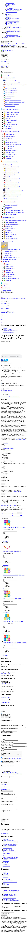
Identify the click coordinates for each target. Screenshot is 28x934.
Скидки (8, 5)
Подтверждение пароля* (7, 742)
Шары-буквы (9, 152)
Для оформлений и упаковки (13, 100)
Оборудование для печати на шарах (14, 102)
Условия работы (10, 3)
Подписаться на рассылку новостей (11, 761)
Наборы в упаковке (11, 120)
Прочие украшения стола (12, 224)
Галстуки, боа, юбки (11, 170)
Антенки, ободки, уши (12, 166)
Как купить (9, 6)
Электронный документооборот (14, 9)
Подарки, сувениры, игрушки (11, 257)
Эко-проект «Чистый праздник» (11, 900)
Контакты (5, 37)
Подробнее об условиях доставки (9, 513)
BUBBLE (8, 138)
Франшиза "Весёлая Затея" (12, 21)
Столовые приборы (10, 234)
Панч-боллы (8, 122)
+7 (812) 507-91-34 (5, 673)
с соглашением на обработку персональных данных (11, 759)
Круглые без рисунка (11, 116)
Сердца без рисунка (11, 124)
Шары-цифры (10, 134)
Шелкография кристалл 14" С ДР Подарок (13, 575)
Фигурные (8, 126)
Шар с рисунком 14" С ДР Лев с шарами (13, 621)
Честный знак (9, 8)
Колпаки (8, 180)
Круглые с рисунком (11, 114)
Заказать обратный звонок (7, 790)
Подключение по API (11, 12)
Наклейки (7, 208)
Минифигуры (9, 146)
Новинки (6, 75)
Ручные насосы (9, 96)
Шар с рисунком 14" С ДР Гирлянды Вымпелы (14, 642)
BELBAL (5, 443)
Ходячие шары (10, 136)
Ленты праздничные (11, 184)
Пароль (2, 711)
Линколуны (9, 128)
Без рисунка (9, 156)
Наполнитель (9, 276)
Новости (8, 14)
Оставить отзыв (4, 819)
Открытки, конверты (14, 249)
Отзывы (8, 19)
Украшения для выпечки (11, 238)
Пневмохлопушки (8, 255)
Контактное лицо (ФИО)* (7, 744)
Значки (7, 176)
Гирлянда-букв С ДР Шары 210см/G (12, 551)
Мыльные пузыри (8, 241)
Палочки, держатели (11, 92)
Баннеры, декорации (11, 205)
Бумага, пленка (10, 268)
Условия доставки (10, 4)
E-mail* (2, 739)
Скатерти (8, 230)
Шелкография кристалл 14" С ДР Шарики (13, 598)
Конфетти (8, 164)
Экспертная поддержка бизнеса (14, 36)
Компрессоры (9, 94)
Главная (5, 328)
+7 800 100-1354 (4, 66)
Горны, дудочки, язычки (12, 172)
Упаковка (6, 261)
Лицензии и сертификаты (12, 18)
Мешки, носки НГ (10, 274)
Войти (2, 717)
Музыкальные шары (10, 154)
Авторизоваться (4, 833)
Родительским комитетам (12, 22)
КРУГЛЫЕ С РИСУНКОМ (13, 144)
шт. (3, 383)
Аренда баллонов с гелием (12, 30)
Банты (7, 264)
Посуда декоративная (11, 222)
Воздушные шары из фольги (11, 131)
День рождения (7, 450)
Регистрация (8, 717)
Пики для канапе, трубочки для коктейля (16, 220)
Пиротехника (7, 253)
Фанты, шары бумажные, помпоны (14, 212)
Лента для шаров (10, 88)
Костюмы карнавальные (12, 182)
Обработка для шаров (11, 90)
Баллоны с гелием (10, 80)
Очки (7, 188)
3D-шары (8, 148)
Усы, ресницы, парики (11, 196)
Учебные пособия (10, 106)
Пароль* (3, 741)
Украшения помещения (9, 202)
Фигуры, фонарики (10, 214)
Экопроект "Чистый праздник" (14, 27)
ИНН (2, 748)
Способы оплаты (5, 396)
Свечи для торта (10, 228)
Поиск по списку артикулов (7, 312)
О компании (9, 15)
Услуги (13, 298)
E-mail (2, 710)
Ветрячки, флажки (10, 168)
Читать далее (18, 439)
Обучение (18, 298)
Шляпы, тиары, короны (11, 198)
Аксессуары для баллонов (12, 82)
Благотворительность (11, 24)
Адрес (2, 750)
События (5, 285)
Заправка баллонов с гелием (13, 31)
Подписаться (17, 906)
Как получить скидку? (6, 390)
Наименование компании (7, 745)
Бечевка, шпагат (9, 266)
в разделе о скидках (17, 491)
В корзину (3, 392)
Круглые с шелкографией (12, 112)
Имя (2, 798)
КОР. (15, 383)
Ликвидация (7, 290)
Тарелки (8, 236)
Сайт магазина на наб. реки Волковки (12, 44)
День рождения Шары (8, 448)
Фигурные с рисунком (11, 150)
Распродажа (6, 288)
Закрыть (3, 484)
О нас (10, 298)
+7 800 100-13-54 (5, 308)
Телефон (3, 799)
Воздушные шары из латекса (11, 109)
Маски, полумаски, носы (12, 186)
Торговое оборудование (12, 104)
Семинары (8, 33)
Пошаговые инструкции (12, 35)
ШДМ (7, 118)
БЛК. (11, 383)
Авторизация (9, 732)
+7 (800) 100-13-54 (5, 702)
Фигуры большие (11, 142)
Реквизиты (9, 23)
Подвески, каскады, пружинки (14, 210)
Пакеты (8, 280)
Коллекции (5, 283)
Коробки (8, 270)
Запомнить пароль (5, 714)
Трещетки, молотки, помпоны (13, 194)
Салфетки (8, 226)
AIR (7, 140)
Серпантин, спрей (10, 192)
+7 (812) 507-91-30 (5, 683)
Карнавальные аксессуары (12, 178)
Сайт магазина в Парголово (15, 43)
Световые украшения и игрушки (14, 190)
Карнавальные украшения (10, 161)
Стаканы (8, 232)
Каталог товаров (7, 329)
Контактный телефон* (6, 747)
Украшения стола (8, 217)
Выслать (3, 732)
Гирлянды (8, 207)
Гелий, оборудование (9, 77)
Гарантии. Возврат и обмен (13, 10)
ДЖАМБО (8, 158)
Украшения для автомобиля (10, 259)
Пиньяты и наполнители (10, 251)
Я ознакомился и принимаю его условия (12, 759)
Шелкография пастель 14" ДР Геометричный (14, 527)
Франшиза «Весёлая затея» (10, 895)
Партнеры (8, 17)
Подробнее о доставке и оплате (8, 505)
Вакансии (8, 26)
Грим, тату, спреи (10, 174)
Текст (2, 818)
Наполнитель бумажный (12, 278)
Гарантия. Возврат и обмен (10, 882)
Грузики (8, 98)
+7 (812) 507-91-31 (5, 697)
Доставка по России (14, 396)
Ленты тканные (10, 272)
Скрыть (24, 439)
